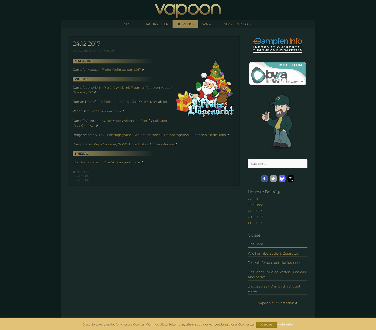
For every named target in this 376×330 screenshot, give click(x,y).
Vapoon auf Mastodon (276, 303)
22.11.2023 (255, 199)
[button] (264, 178)
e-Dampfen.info (233, 24)
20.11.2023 (255, 217)
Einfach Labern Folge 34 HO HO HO (126, 102)
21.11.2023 (255, 211)
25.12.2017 (83, 180)
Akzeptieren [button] (266, 324)
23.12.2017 (83, 176)
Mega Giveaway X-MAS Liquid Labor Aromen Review (133, 144)
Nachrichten (156, 24)
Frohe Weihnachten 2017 (121, 69)
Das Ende (255, 205)
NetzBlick (185, 24)
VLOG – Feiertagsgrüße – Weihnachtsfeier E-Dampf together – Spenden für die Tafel (160, 135)
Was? (207, 24)
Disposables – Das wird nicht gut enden (274, 288)
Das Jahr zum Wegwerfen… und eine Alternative (277, 274)
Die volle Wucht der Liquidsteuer (274, 263)
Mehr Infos (285, 324)
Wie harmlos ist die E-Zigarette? (274, 253)
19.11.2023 (255, 223)
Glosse (130, 24)
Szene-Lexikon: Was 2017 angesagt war (110, 162)
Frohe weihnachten (105, 111)
